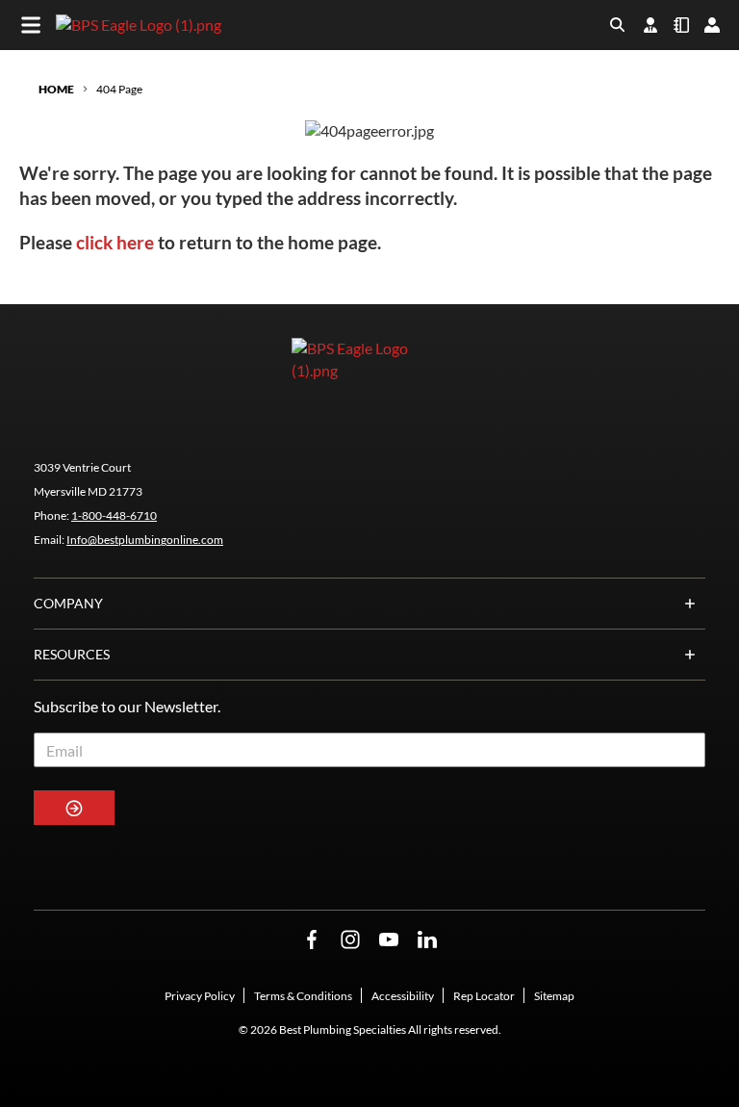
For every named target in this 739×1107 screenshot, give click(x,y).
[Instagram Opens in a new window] (350, 940)
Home (56, 89)
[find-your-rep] (650, 25)
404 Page (119, 89)
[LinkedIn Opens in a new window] (427, 940)
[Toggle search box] (617, 25)
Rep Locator (484, 996)
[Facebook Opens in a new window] (311, 940)
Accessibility (402, 996)
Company (68, 603)
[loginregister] (712, 25)
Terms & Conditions (303, 996)
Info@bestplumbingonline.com (144, 539)
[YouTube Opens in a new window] (388, 940)
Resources (72, 654)
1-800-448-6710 (114, 515)
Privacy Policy (200, 996)
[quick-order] (681, 25)
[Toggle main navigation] (30, 25)
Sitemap (554, 996)
